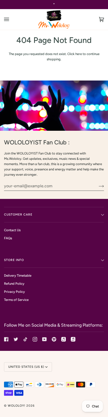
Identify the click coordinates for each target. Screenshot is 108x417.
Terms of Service (16, 300)
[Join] (97, 186)
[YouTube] (44, 339)
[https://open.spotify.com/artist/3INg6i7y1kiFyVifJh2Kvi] (54, 339)
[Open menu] (11, 19)
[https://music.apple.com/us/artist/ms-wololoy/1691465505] (63, 339)
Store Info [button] (14, 260)
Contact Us (12, 230)
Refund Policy (14, 283)
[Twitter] (16, 339)
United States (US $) (26, 367)
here (78, 54)
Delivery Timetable (17, 275)
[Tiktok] (25, 339)
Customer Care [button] (18, 214)
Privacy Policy (14, 292)
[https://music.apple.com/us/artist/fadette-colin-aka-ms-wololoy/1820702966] (73, 339)
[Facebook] (6, 339)
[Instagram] (35, 339)
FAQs (8, 238)
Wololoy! (16, 405)
